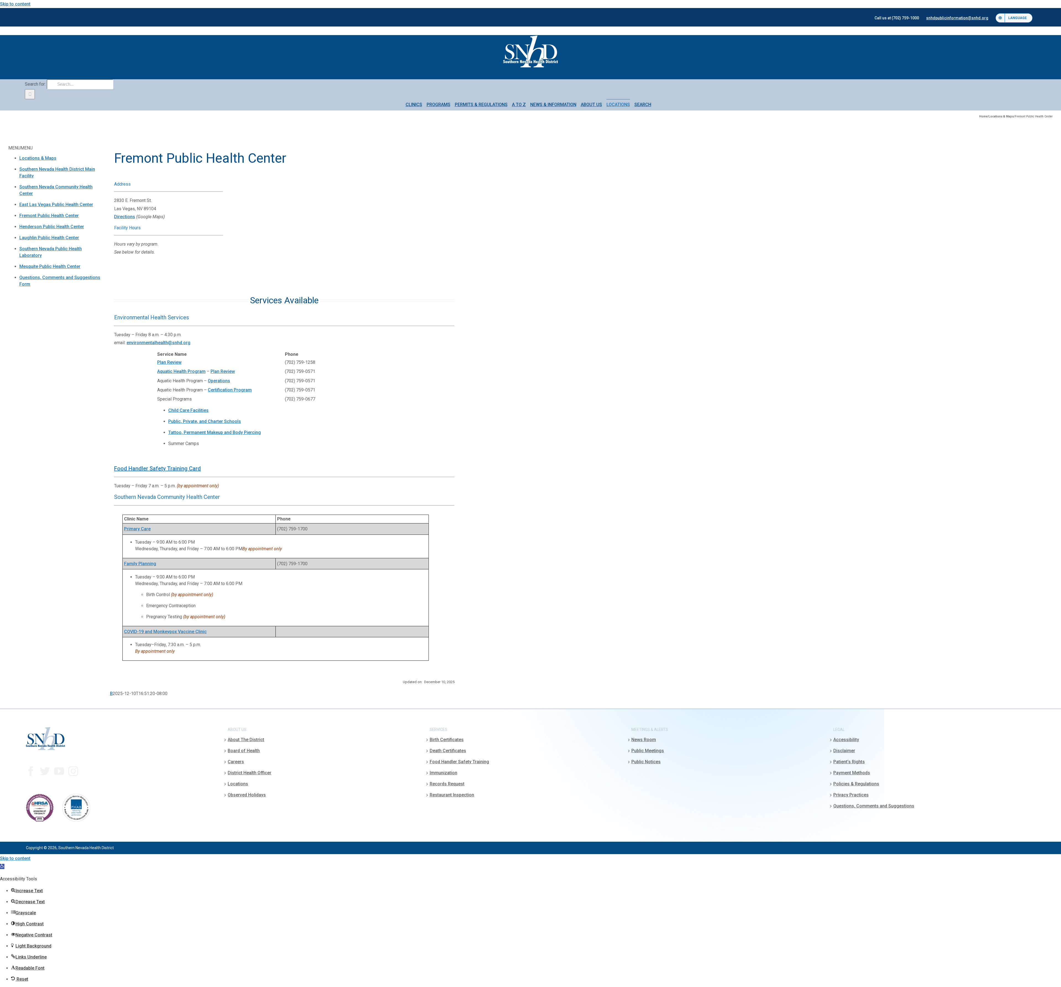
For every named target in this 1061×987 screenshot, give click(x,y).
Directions (124, 216)
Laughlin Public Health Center (49, 237)
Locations (238, 783)
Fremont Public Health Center (49, 215)
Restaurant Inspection (452, 795)
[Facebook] (31, 771)
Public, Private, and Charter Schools (204, 421)
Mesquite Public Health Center (49, 266)
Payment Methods (851, 772)
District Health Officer (249, 772)
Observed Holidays (247, 795)
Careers (236, 761)
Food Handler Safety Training (459, 761)
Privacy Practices (851, 795)
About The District (246, 739)
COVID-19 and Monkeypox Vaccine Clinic (165, 631)
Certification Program (230, 390)
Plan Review (169, 362)
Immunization (443, 772)
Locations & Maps (37, 158)
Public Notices (646, 761)
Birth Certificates (447, 739)
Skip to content (15, 4)
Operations (219, 380)
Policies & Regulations (856, 783)
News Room (643, 739)
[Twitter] (45, 771)
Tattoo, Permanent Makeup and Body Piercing (214, 432)
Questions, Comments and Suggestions (873, 806)
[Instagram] (73, 771)
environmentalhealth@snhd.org (158, 342)
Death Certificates (448, 750)
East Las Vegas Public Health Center (56, 204)
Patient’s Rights (849, 761)
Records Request (447, 783)
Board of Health (244, 750)
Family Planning (140, 563)
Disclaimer (844, 750)
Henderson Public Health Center (51, 226)
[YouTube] (59, 771)
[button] (2, 866)
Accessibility (846, 739)
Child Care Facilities (188, 410)
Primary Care (137, 528)
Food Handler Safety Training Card (157, 468)
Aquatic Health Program (181, 371)
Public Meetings (647, 750)
